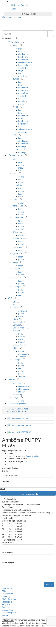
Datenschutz (7, 593)
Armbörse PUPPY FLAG (17, 411)
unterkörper (23, 59)
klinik (15, 347)
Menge (6, 480)
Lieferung (6, 596)
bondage (22, 146)
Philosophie (7, 601)
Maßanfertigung (9, 599)
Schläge (16, 324)
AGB (4, 590)
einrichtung (18, 394)
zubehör (21, 376)
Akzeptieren (8, 619)
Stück (2, 489)
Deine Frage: (8, 562)
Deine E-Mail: (8, 542)
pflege (21, 104)
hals (20, 51)
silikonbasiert (23, 389)
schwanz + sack (25, 62)
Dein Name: (7, 552)
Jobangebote (7, 610)
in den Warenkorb (28, 494)
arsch (20, 126)
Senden (49, 584)
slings (20, 70)
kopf (20, 48)
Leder (20, 289)
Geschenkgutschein (18, 403)
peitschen (22, 76)
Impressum (7, 588)
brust (20, 118)
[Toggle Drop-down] (21, 41)
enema (21, 351)
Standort (5, 607)
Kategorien (7, 38)
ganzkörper (23, 67)
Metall (21, 339)
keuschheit (18, 322)
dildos (15, 307)
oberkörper (23, 54)
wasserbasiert (24, 386)
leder (15, 45)
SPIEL (11, 408)
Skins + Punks (19, 345)
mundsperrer (23, 354)
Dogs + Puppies (20, 327)
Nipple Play (18, 319)
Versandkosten (32, 455)
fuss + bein (23, 65)
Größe (5, 470)
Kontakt (5, 615)
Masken (16, 330)
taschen (21, 73)
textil (15, 134)
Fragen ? (6, 604)
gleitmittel (17, 382)
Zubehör (22, 342)
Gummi (21, 336)
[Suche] (50, 33)
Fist (15, 304)
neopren (17, 149)
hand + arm (23, 56)
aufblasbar (22, 310)
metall (16, 106)
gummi (16, 78)
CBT (15, 301)
